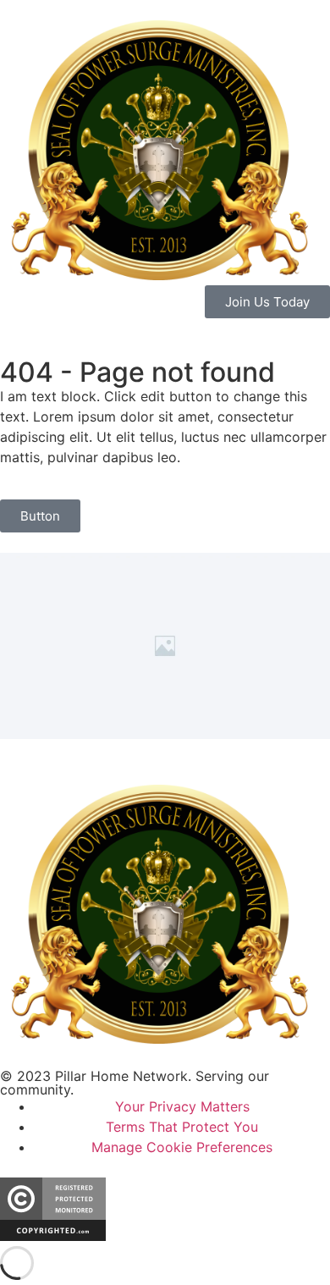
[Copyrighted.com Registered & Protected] (53, 1235)
